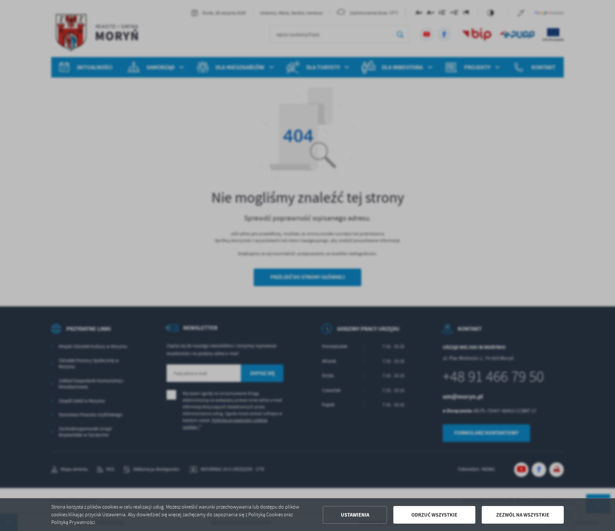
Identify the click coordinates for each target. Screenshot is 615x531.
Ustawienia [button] (355, 514)
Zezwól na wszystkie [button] (522, 514)
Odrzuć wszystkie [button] (434, 514)
